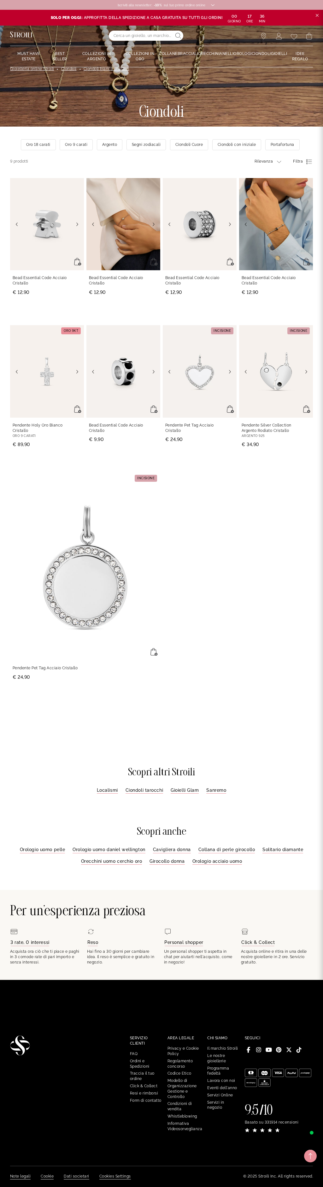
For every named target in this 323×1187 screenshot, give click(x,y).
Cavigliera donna (172, 849)
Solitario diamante (282, 849)
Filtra (298, 161)
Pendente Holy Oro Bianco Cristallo (38, 428)
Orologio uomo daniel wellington (109, 849)
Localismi (107, 790)
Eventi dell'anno (222, 1088)
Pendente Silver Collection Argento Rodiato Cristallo (266, 428)
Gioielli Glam (185, 790)
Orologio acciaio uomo (217, 861)
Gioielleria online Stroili (32, 69)
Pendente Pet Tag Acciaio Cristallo (189, 428)
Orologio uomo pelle (42, 849)
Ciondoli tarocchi (144, 790)
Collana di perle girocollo (226, 849)
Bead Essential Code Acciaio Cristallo (40, 280)
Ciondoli (69, 69)
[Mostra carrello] (309, 36)
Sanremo (216, 790)
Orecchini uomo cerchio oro (111, 861)
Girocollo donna (167, 861)
